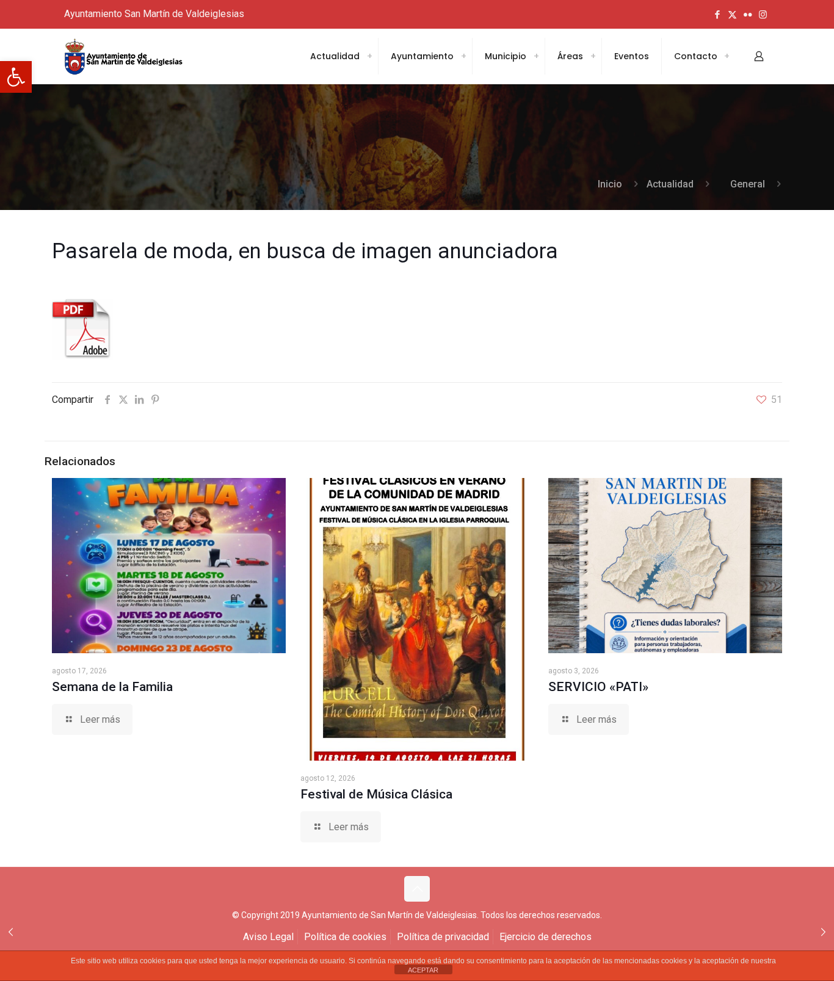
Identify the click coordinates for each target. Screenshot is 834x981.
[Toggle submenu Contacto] (726, 56)
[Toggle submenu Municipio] (536, 56)
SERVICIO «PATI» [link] (598, 686)
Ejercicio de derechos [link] (545, 937)
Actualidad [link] (670, 184)
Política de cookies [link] (345, 937)
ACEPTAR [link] (423, 970)
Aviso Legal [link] (268, 937)
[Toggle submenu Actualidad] (369, 56)
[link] (16, 77)
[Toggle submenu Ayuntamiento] (463, 56)
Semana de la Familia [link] (112, 686)
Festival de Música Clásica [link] (376, 794)
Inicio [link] (610, 184)
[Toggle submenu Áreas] (593, 56)
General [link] (747, 184)
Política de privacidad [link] (443, 937)
